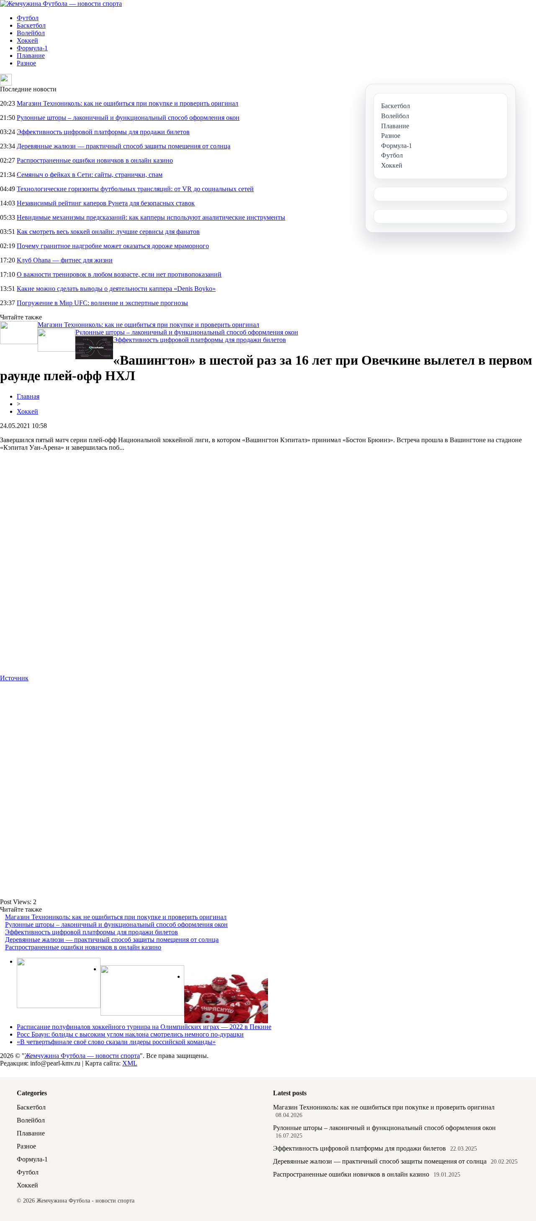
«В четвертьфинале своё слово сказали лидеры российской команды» (116, 1041)
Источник (14, 678)
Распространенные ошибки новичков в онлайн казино (95, 160)
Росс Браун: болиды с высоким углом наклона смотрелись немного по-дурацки (130, 1034)
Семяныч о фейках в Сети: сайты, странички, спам (89, 174)
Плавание (31, 55)
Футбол (28, 17)
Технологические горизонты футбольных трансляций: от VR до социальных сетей (135, 188)
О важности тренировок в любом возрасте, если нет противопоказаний (119, 274)
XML (129, 1063)
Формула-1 (32, 48)
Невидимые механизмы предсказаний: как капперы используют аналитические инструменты (151, 217)
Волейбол (31, 32)
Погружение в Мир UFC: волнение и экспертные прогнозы (102, 302)
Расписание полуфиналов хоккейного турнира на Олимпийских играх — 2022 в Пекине (144, 1026)
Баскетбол (31, 25)
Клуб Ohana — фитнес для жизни (65, 260)
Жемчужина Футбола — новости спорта (82, 1055)
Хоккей (27, 40)
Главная (28, 396)
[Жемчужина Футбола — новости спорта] (61, 3)
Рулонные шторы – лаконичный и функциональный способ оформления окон (128, 117)
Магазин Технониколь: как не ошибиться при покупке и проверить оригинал (127, 103)
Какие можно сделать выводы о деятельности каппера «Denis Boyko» (116, 288)
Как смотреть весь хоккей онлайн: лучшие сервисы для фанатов (108, 231)
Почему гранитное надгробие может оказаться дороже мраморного (113, 245)
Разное (26, 63)
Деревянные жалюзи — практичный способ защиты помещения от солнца (123, 146)
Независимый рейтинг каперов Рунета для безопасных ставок (106, 203)
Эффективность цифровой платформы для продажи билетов (103, 131)
